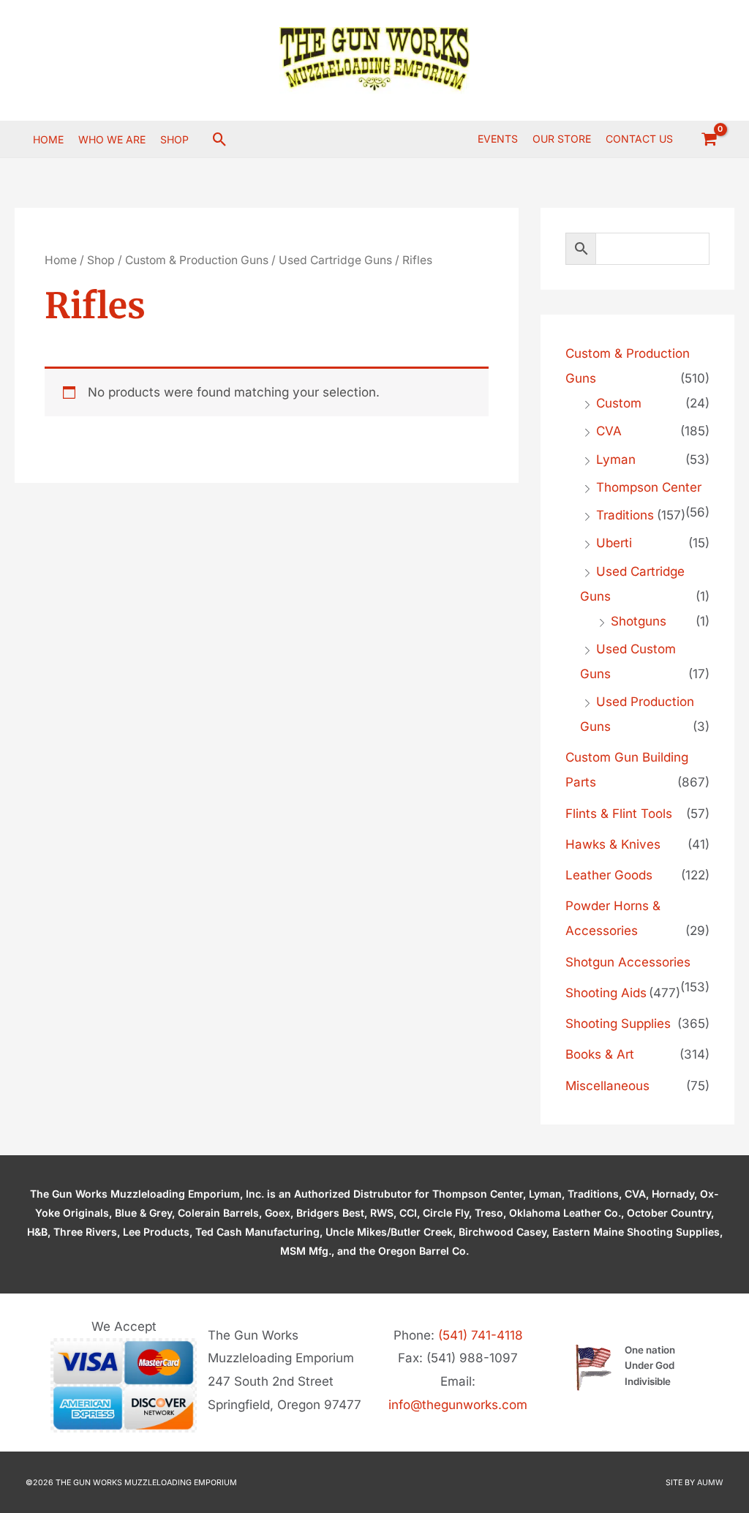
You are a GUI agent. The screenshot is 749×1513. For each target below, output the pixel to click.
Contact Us (639, 138)
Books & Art (599, 1054)
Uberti (614, 543)
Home (61, 260)
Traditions (625, 515)
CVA (609, 431)
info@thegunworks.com (457, 1404)
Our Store (561, 138)
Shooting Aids (606, 992)
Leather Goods (608, 875)
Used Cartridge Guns (335, 260)
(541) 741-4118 (480, 1335)
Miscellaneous (607, 1085)
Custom (618, 403)
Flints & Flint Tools (618, 813)
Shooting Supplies (618, 1023)
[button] (220, 139)
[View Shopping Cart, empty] (709, 139)
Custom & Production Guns (196, 260)
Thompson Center (648, 487)
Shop (101, 260)
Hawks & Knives (612, 844)
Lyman (616, 459)
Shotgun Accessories (627, 962)
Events (498, 138)
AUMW (710, 1482)
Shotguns (638, 621)
